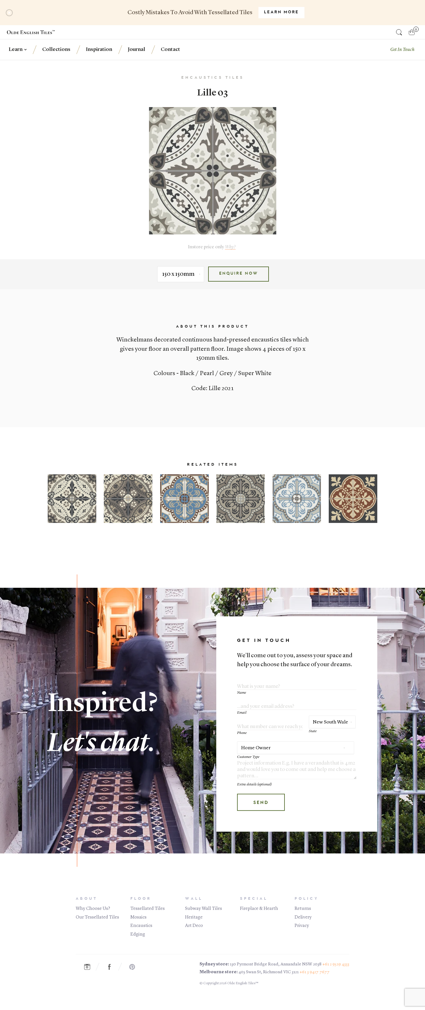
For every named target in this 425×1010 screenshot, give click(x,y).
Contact (170, 49)
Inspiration (99, 49)
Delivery (303, 917)
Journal (136, 49)
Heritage (194, 917)
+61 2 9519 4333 (335, 964)
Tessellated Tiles (147, 908)
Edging (137, 934)
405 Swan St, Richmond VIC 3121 (269, 972)
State (313, 731)
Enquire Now (238, 274)
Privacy (302, 925)
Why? (230, 247)
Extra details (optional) (254, 784)
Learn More (281, 12)
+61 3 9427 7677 (315, 972)
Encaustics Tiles (212, 78)
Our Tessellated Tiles (97, 917)
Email (241, 713)
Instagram (90, 966)
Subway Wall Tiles (203, 908)
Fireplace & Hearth (259, 908)
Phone (242, 733)
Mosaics (138, 917)
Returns (303, 908)
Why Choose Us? (93, 908)
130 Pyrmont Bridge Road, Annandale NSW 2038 (275, 964)
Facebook (112, 966)
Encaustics (141, 925)
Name (241, 693)
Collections (56, 49)
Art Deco (194, 925)
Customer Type (248, 757)
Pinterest (135, 966)
